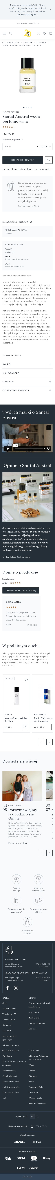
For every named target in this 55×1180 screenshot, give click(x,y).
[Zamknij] (51, 10)
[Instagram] (16, 988)
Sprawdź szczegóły (27, 206)
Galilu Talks (15, 806)
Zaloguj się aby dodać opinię (21, 590)
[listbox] (27, 146)
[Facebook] (7, 988)
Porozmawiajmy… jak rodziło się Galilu (23, 814)
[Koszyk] (51, 33)
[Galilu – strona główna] (27, 33)
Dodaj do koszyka (22, 160)
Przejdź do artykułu (18, 843)
